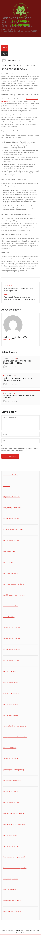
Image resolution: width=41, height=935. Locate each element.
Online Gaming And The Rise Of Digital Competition (17, 379)
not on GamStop (8, 617)
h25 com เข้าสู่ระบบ (9, 748)
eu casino (6, 486)
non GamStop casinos (10, 573)
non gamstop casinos (10, 704)
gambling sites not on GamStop (14, 595)
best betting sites (9, 551)
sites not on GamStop (10, 475)
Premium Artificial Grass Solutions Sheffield (19, 396)
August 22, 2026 (9, 358)
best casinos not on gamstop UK (14, 824)
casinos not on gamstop (11, 518)
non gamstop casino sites (11, 508)
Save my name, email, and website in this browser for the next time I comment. (20, 449)
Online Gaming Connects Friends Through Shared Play (18, 362)
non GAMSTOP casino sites (12, 911)
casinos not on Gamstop (11, 682)
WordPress (19, 930)
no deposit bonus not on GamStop (15, 737)
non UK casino (8, 562)
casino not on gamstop (11, 671)
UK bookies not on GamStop (13, 529)
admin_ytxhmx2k (15, 60)
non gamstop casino (10, 835)
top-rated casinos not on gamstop (14, 726)
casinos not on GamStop (11, 628)
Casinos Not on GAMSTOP (12, 901)
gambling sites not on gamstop (13, 770)
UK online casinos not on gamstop (14, 868)
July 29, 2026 (8, 376)
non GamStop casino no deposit (14, 584)
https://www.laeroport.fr (11, 497)
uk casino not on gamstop (12, 780)
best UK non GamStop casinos (13, 813)
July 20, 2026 (8, 393)
